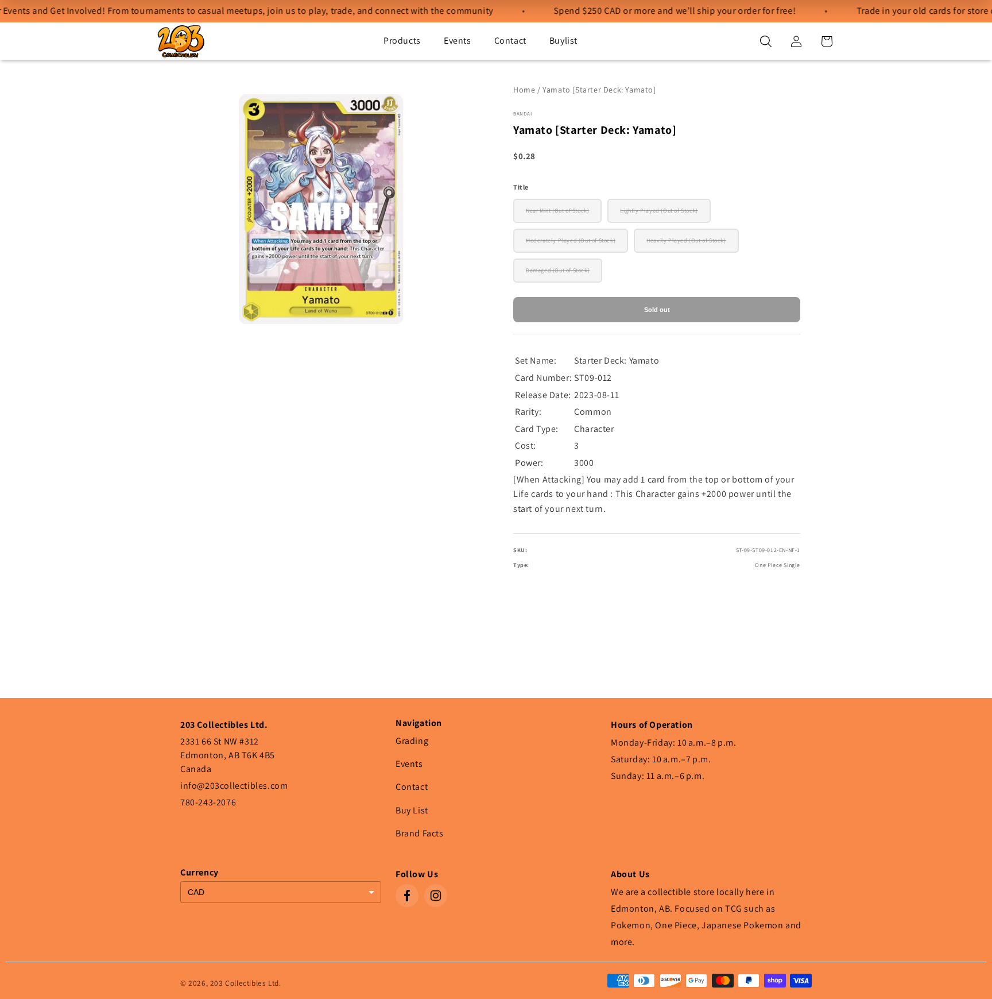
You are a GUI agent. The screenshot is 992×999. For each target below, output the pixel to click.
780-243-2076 (208, 802)
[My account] (796, 41)
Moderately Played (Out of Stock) (570, 240)
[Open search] (766, 41)
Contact (510, 40)
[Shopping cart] (826, 41)
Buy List (412, 810)
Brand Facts (420, 833)
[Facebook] (407, 895)
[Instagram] (435, 895)
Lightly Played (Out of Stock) (659, 210)
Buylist (563, 40)
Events (457, 40)
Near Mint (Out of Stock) (557, 210)
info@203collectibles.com (234, 786)
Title (521, 187)
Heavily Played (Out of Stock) (686, 240)
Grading (412, 741)
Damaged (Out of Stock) (558, 270)
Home (524, 89)
